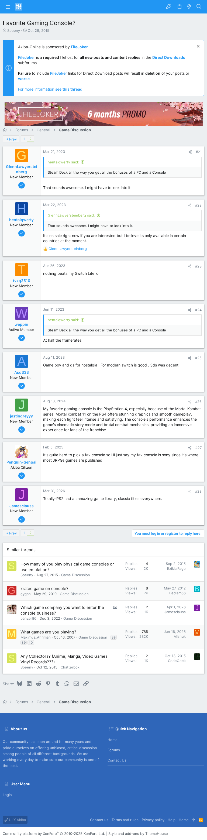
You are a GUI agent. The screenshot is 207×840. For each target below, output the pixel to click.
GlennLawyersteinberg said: (71, 215)
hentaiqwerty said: (63, 162)
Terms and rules (125, 820)
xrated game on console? (44, 588)
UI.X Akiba (17, 820)
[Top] (193, 820)
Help (171, 820)
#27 (198, 447)
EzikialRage (176, 568)
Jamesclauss (175, 612)
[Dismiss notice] (197, 47)
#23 (198, 266)
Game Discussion (75, 575)
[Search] (199, 7)
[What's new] (189, 7)
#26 (198, 401)
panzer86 (28, 618)
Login (7, 795)
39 (24, 642)
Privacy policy (153, 820)
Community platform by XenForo (54, 833)
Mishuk (180, 636)
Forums (114, 750)
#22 (198, 205)
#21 (199, 152)
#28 (198, 491)
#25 (198, 358)
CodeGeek (177, 661)
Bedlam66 (177, 593)
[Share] (190, 152)
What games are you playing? (48, 632)
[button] (8, 7)
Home (113, 740)
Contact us (117, 760)
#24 (198, 310)
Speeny (13, 30)
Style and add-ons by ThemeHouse (138, 833)
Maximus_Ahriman (35, 637)
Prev (13, 139)
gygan (25, 594)
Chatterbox (70, 667)
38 (114, 637)
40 (31, 642)
